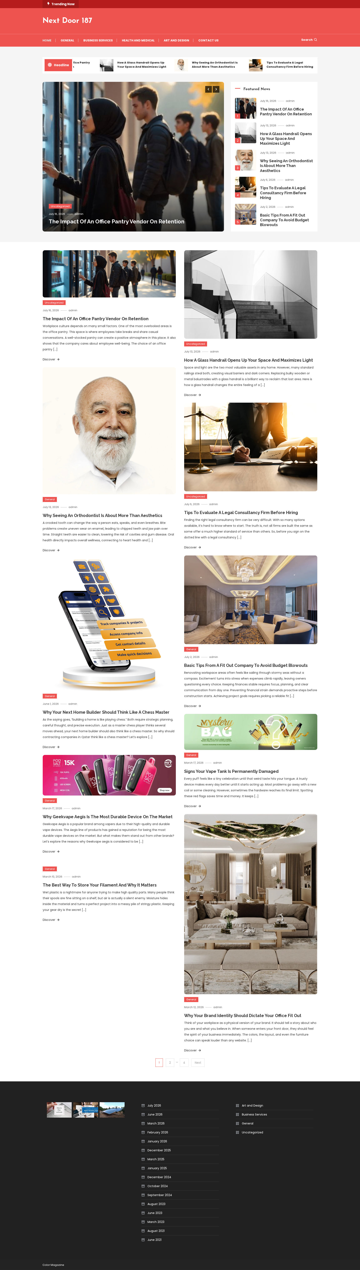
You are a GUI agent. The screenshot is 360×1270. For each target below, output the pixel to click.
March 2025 (156, 1159)
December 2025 (159, 1150)
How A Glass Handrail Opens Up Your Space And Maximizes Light (114, 65)
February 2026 (158, 1132)
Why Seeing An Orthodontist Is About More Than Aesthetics (188, 65)
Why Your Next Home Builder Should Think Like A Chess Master (106, 712)
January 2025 (157, 1168)
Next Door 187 (67, 21)
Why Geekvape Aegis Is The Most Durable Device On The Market (107, 816)
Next (198, 1063)
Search (307, 40)
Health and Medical (138, 40)
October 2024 (158, 1186)
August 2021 (156, 1231)
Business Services (98, 40)
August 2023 (156, 1204)
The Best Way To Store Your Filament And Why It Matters (100, 885)
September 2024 (160, 1195)
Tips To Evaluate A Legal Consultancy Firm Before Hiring (263, 65)
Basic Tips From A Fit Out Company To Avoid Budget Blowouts (284, 220)
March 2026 (156, 1123)
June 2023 (155, 1213)
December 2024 (159, 1177)
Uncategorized (60, 206)
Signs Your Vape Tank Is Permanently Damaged (231, 771)
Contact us (208, 40)
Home (46, 40)
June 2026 (155, 1114)
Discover (49, 359)
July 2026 (154, 1105)
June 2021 (154, 1240)
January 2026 (157, 1141)
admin (79, 214)
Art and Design (176, 40)
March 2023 (156, 1222)
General (67, 40)
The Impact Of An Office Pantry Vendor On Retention (116, 221)
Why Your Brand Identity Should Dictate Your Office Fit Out (242, 1015)
